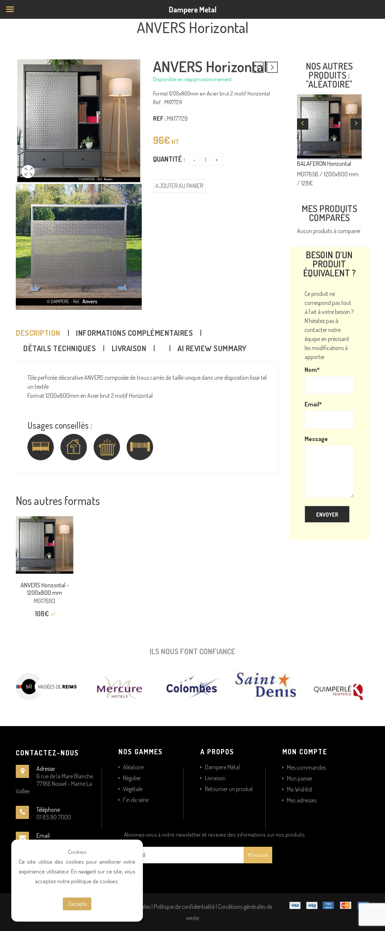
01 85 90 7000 (53, 817)
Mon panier (299, 778)
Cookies (77, 851)
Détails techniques (59, 348)
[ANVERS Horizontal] (28, 180)
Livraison (129, 348)
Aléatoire (133, 767)
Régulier (132, 778)
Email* (313, 404)
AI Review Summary (212, 348)
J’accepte (77, 904)
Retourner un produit (229, 789)
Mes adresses (302, 800)
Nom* (312, 369)
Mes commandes (306, 767)
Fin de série (136, 800)
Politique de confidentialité (184, 906)
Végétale (132, 789)
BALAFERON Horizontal (324, 163)
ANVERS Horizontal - (45, 588)
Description (38, 333)
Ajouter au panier (179, 186)
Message (316, 439)
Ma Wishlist (299, 789)
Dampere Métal (222, 767)
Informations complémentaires (134, 333)
